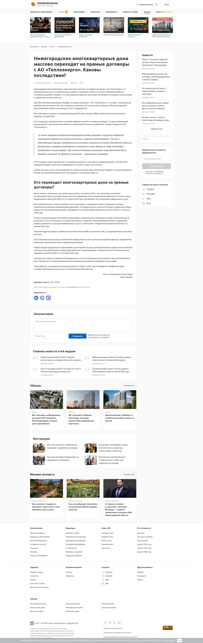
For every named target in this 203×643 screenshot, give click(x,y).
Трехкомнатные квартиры (76, 544)
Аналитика (95, 12)
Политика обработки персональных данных (120, 637)
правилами (105, 337)
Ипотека (69, 572)
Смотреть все (156, 129)
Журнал (147, 12)
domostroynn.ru (73, 287)
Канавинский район (37, 607)
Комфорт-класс (107, 537)
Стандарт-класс (108, 533)
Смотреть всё (129, 385)
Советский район (108, 604)
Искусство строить (164, 12)
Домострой (34, 46)
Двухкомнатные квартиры (75, 540)
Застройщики (111, 12)
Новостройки (79, 12)
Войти (166, 5)
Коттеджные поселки (38, 544)
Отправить (77, 336)
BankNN (140, 572)
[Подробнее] (49, 19)
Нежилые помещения (38, 540)
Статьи (52, 46)
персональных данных (154, 173)
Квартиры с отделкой (74, 552)
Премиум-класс (107, 544)
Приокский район (72, 611)
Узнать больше (168, 640)
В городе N (141, 576)
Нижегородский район (74, 607)
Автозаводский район (38, 604)
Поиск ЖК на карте (37, 583)
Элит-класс (106, 548)
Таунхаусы (34, 548)
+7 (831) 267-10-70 (72, 623)
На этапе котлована (144, 537)
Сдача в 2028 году (144, 552)
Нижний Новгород (146, 5)
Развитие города (130, 12)
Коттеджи (33, 552)
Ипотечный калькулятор (39, 587)
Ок (179, 640)
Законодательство (64, 46)
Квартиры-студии (72, 533)
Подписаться (156, 166)
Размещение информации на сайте (117, 632)
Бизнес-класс (107, 540)
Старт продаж (142, 540)
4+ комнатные (71, 548)
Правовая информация (113, 628)
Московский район (73, 604)
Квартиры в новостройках (41, 12)
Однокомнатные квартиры (76, 537)
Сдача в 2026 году (144, 544)
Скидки (62, 12)
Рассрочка (70, 576)
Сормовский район (109, 607)
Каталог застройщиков (38, 556)
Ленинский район (36, 611)
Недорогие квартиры (74, 556)
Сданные (140, 533)
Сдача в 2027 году (144, 548)
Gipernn (140, 580)
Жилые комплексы (37, 533)
